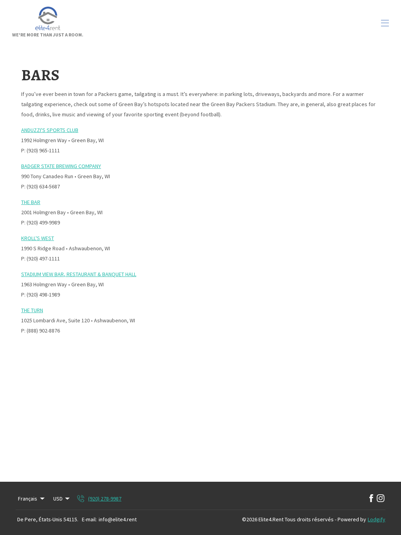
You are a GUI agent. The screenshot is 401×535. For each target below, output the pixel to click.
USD (58, 498)
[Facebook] (371, 498)
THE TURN (32, 310)
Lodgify (376, 519)
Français (27, 498)
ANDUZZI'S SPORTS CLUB (49, 130)
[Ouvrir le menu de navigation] (385, 23)
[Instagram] (380, 498)
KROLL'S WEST (37, 238)
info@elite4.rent (118, 519)
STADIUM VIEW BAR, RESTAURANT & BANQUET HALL (78, 274)
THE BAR (30, 202)
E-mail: (89, 519)
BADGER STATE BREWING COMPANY (61, 166)
